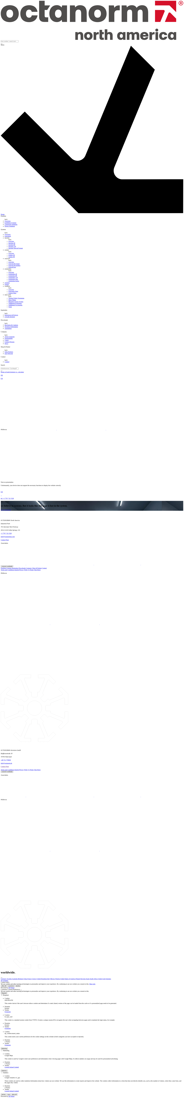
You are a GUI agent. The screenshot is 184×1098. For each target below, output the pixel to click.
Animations (8, 328)
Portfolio (3, 568)
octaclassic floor (13, 291)
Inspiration (15, 568)
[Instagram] (75, 624)
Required (4, 993)
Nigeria (57, 979)
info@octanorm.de (6, 763)
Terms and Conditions (7, 570)
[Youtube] (25, 624)
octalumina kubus (13, 281)
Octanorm (8, 1012)
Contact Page (5, 540)
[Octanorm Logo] (92, 39)
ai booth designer (10, 317)
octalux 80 (11, 257)
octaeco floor (12, 293)
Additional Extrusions (15, 303)
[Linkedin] (25, 673)
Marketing (4, 1048)
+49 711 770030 (6, 760)
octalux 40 (11, 255)
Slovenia (83, 979)
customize (11, 986)
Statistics (4, 1070)
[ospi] (13, 564)
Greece (34, 979)
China (25, 979)
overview (11, 241)
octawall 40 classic (14, 264)
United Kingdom (42, 979)
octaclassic (8, 236)
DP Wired (11, 988)
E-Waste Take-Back (34, 570)
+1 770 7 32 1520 (6, 533)
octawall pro (12, 267)
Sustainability (9, 338)
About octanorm (9, 337)
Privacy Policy (23, 570)
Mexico (52, 979)
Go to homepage (6, 510)
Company (29, 568)
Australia (15, 979)
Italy (48, 979)
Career (7, 340)
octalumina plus (13, 279)
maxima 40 (11, 243)
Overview (8, 221)
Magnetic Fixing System (15, 301)
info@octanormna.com (8, 536)
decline (18, 986)
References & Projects (11, 315)
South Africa (94, 979)
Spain (88, 979)
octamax (7, 283)
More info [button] (92, 984)
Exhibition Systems (10, 223)
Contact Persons (9, 342)
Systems (9, 568)
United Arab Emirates (104, 979)
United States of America (68, 979)
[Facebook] (124, 624)
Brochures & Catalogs (11, 325)
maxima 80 (11, 245)
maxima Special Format (15, 248)
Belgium (20, 979)
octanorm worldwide (7, 566)
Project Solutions (10, 226)
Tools (10, 307)
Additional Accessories (15, 305)
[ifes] (117, 564)
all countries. (4, 980)
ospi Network (9, 353)
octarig (7, 284)
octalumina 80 (12, 276)
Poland (78, 979)
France (29, 979)
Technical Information (11, 327)
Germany (4, 979)
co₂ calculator (20, 372)
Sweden (9, 979)
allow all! (4, 986)
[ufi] (147, 564)
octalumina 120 (13, 277)
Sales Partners (9, 352)
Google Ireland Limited (12, 1067)
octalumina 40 (12, 274)
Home (3, 214)
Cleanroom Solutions (11, 224)
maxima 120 (12, 246)
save (8, 1094)
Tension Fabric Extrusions (16, 298)
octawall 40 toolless (14, 265)
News (6, 343)
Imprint (16, 570)
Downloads (22, 568)
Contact (7, 362)
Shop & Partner (37, 568)
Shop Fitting (12, 300)
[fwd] (60, 564)
